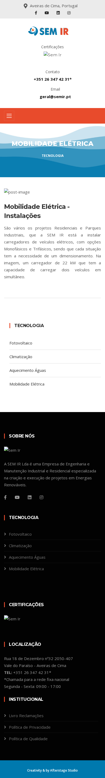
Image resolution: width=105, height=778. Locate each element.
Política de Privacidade (30, 727)
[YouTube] (47, 13)
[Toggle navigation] (9, 116)
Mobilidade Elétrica (26, 384)
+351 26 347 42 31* (53, 79)
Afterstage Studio (64, 770)
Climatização (20, 356)
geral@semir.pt (55, 96)
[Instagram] (69, 13)
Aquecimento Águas (27, 370)
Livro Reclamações (26, 715)
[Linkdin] (58, 13)
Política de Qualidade (28, 738)
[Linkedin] (29, 497)
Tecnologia (53, 155)
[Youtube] (17, 497)
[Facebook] (36, 13)
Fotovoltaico (20, 343)
